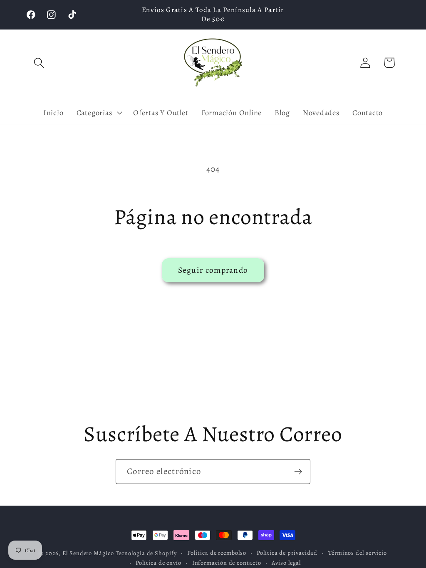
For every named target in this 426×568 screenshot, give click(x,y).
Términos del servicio (357, 552)
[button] (39, 62)
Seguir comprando (213, 270)
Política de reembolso (216, 552)
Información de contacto (226, 562)
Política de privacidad (287, 552)
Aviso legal (286, 562)
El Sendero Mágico (88, 553)
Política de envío (158, 562)
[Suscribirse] (298, 471)
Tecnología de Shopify (146, 553)
